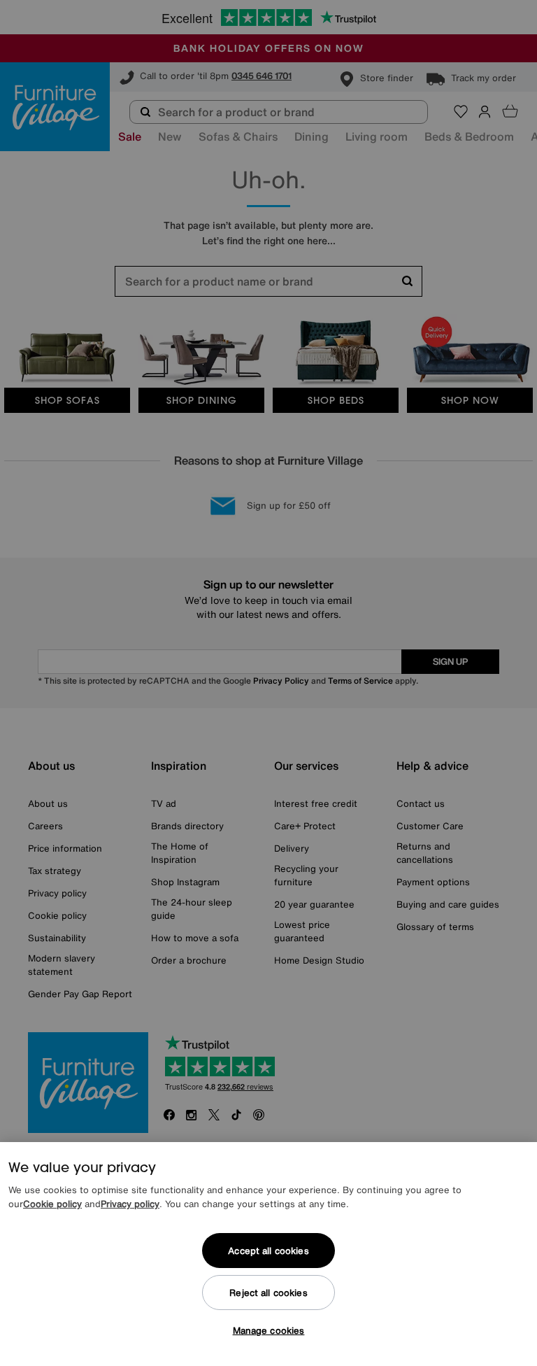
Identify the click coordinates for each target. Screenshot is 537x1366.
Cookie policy (52, 1204)
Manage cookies (269, 1330)
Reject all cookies (268, 1293)
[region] (268, 1254)
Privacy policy (130, 1204)
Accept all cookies (268, 1251)
